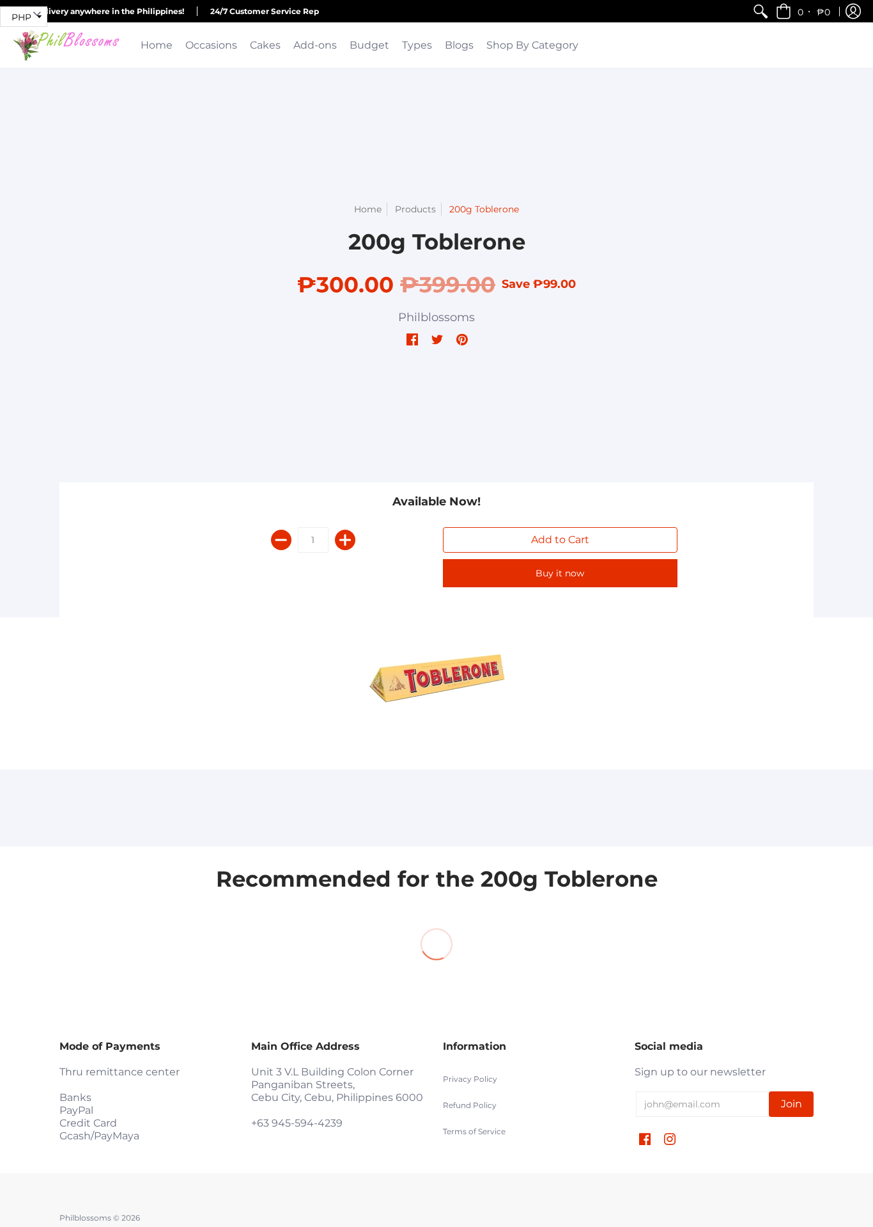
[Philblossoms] (67, 45)
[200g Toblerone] (436, 678)
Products (415, 209)
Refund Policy (470, 1105)
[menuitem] (760, 11)
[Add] (345, 540)
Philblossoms (436, 317)
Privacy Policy (470, 1079)
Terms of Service (474, 1131)
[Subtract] (281, 540)
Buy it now (560, 573)
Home (368, 209)
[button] (804, 11)
